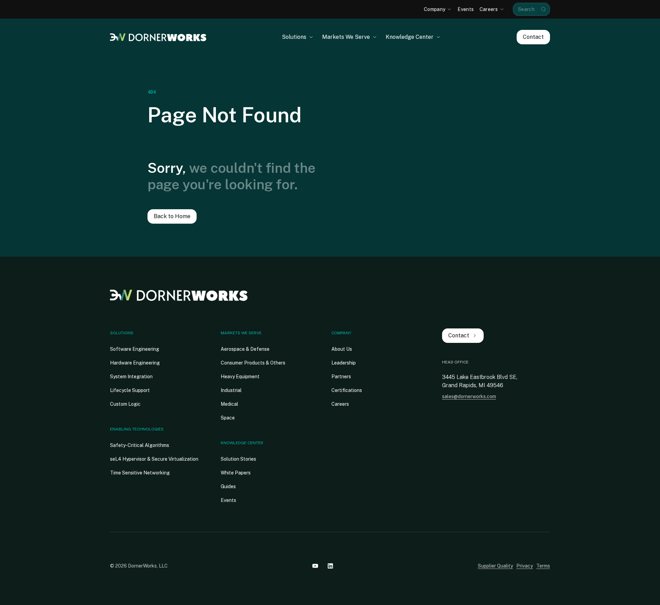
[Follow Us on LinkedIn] (330, 566)
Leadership (343, 363)
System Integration (131, 376)
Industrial (231, 390)
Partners (341, 376)
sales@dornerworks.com (469, 396)
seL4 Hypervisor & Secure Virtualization (154, 459)
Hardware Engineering (135, 363)
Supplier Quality (495, 566)
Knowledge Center (242, 442)
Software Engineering (134, 349)
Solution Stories (238, 459)
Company (341, 332)
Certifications (346, 390)
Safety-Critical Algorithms (139, 445)
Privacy (524, 566)
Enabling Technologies (137, 429)
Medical (229, 404)
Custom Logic (125, 404)
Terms (543, 566)
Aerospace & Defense (245, 349)
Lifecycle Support (130, 390)
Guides (228, 486)
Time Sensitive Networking (140, 472)
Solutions (121, 332)
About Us (341, 349)
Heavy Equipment (240, 376)
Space (228, 418)
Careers (340, 404)
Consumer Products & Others (253, 363)
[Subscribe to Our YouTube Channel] (315, 566)
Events (228, 500)
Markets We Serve (241, 332)
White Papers (236, 472)
